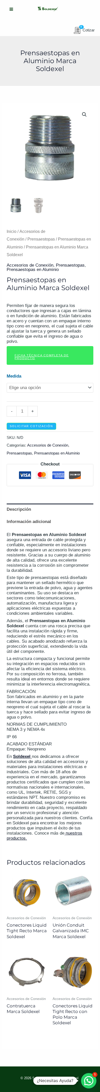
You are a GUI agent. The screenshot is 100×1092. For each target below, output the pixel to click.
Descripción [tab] (19, 509)
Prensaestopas (41, 239)
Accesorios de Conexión (30, 265)
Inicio (11, 231)
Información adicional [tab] (29, 521)
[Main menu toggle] (11, 9)
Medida (14, 376)
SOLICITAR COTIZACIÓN (31, 426)
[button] (84, 114)
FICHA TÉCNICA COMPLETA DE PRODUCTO (42, 357)
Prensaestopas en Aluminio (33, 269)
